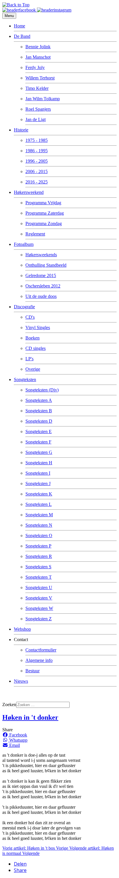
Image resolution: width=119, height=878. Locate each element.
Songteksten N (38, 525)
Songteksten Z (38, 618)
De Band (22, 36)
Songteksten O (38, 535)
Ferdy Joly (35, 67)
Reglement (35, 233)
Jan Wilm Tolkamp (42, 98)
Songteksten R (38, 556)
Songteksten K (38, 493)
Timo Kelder (37, 88)
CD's (30, 317)
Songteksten (25, 379)
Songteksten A (38, 400)
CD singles (35, 348)
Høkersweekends (41, 254)
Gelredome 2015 (40, 275)
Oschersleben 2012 (42, 285)
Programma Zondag (43, 223)
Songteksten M (39, 514)
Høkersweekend (29, 192)
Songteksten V (38, 597)
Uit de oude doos (41, 296)
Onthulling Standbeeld (45, 265)
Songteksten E (38, 431)
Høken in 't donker (30, 717)
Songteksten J (38, 483)
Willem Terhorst (40, 77)
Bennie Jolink (38, 46)
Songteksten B (38, 410)
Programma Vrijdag (43, 202)
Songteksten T (38, 577)
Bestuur (32, 670)
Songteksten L (38, 504)
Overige (32, 369)
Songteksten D (38, 421)
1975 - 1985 (36, 140)
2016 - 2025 (36, 181)
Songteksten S (38, 566)
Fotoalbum (24, 244)
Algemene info (39, 660)
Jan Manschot (38, 57)
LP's (29, 358)
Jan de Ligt (35, 119)
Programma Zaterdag (44, 213)
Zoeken (9, 704)
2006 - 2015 (36, 171)
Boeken (32, 337)
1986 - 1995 (36, 150)
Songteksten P (38, 545)
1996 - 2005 (36, 161)
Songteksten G (38, 452)
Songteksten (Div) (42, 389)
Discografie (24, 306)
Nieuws (21, 681)
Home (19, 25)
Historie (21, 129)
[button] (14, 734)
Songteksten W (39, 608)
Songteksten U (38, 587)
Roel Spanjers (38, 109)
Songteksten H (38, 462)
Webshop (22, 629)
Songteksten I (37, 473)
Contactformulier (40, 649)
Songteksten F (38, 441)
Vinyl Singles (37, 327)
